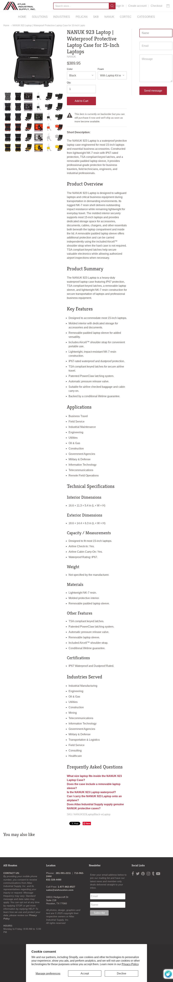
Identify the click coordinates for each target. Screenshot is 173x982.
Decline (121, 973)
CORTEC (125, 16)
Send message (153, 90)
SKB (96, 16)
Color (70, 69)
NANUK (109, 16)
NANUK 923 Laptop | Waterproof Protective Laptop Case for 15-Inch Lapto (49, 25)
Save (88, 823)
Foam (101, 69)
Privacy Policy (130, 964)
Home (6, 25)
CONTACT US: (11, 873)
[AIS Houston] (19, 6)
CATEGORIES (146, 16)
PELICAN (82, 16)
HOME (22, 16)
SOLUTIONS (40, 16)
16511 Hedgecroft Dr (57, 897)
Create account (137, 5)
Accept (85, 973)
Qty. (69, 82)
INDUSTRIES (61, 16)
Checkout (156, 5)
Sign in (120, 5)
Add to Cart (81, 100)
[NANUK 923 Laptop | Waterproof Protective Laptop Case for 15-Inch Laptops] (7, 96)
